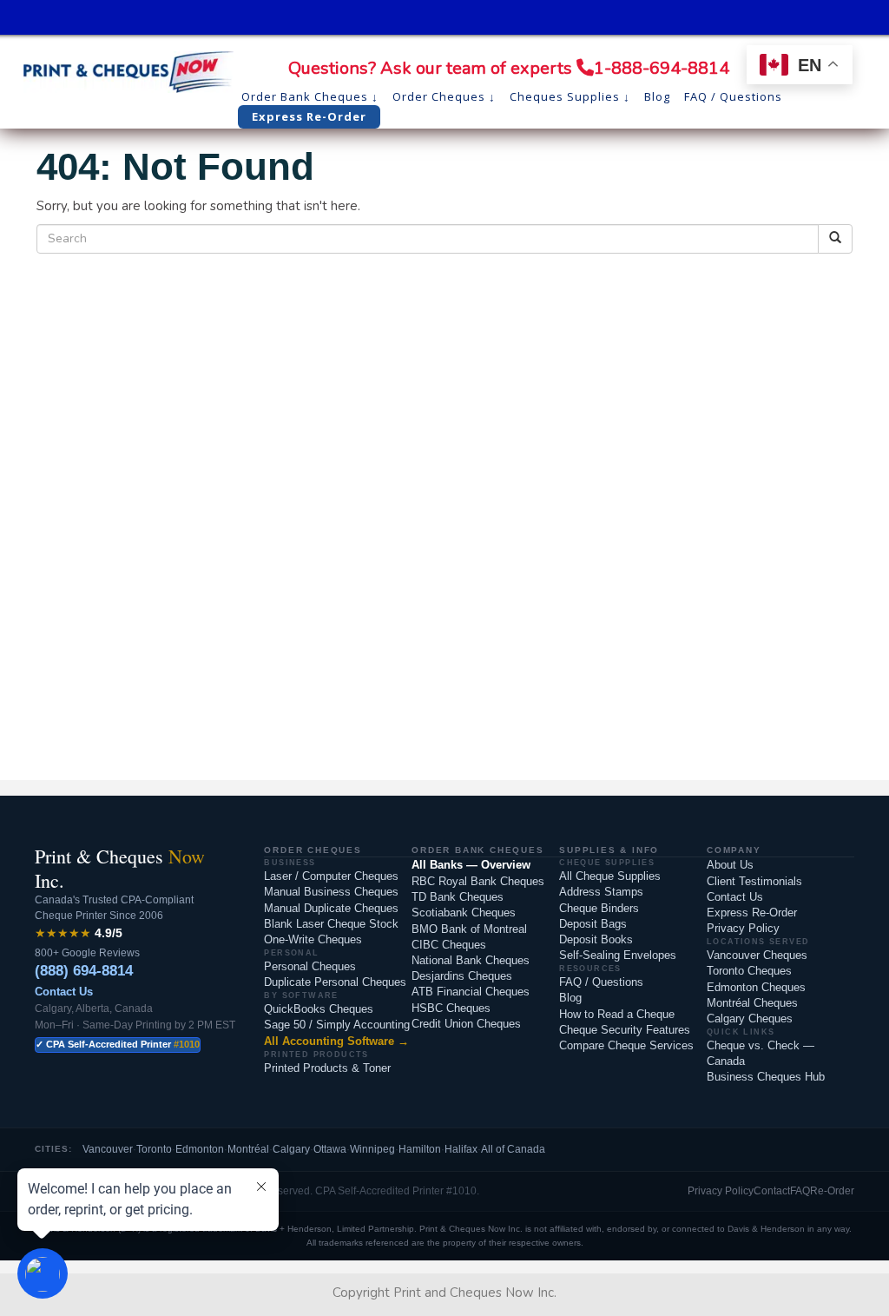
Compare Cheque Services (626, 1045)
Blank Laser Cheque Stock (331, 923)
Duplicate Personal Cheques (335, 982)
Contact (772, 1191)
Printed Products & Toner (327, 1068)
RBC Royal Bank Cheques (478, 881)
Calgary (291, 1149)
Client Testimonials (754, 881)
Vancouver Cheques (757, 955)
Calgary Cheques (750, 1018)
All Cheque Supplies (610, 876)
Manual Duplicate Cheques (331, 908)
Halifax (460, 1149)
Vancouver (107, 1149)
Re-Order (832, 1191)
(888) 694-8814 (84, 970)
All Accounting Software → (336, 1041)
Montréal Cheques (752, 1002)
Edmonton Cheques (756, 987)
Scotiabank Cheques (464, 912)
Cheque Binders (599, 908)
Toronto (154, 1149)
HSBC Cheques (451, 1008)
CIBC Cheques (449, 944)
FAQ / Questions (601, 982)
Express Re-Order (752, 912)
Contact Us (64, 991)
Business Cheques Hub (766, 1076)
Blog (570, 997)
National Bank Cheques (471, 960)
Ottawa (329, 1149)
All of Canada (513, 1149)
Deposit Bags (593, 923)
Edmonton (199, 1149)
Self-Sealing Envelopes (617, 955)
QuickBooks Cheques (318, 1008)
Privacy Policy (743, 928)
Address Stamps (601, 891)
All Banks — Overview (471, 864)
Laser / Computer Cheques (331, 876)
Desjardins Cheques (462, 975)
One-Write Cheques (313, 939)
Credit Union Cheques (466, 1023)
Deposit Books (596, 939)
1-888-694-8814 (661, 68)
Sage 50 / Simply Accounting (337, 1024)
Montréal (248, 1149)
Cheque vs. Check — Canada (760, 1053)
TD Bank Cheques (458, 896)
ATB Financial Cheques (471, 991)
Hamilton (419, 1149)
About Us (730, 864)
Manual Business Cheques (331, 891)
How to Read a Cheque (617, 1014)
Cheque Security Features (624, 1029)
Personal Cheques (310, 966)
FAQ (800, 1191)
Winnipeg (372, 1149)
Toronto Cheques (749, 970)
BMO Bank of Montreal (469, 929)
